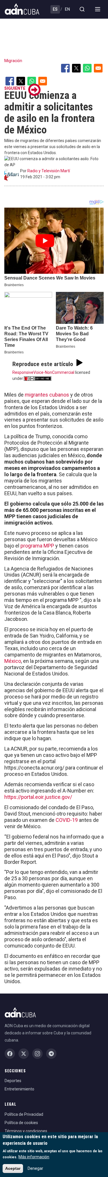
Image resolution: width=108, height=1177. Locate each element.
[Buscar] (82, 9)
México (12, 661)
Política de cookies (21, 1122)
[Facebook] (10, 1053)
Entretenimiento (19, 1089)
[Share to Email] (98, 68)
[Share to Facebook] (65, 68)
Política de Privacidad (24, 1114)
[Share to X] (76, 68)
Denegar (35, 1168)
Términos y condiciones (26, 1131)
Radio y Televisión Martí (48, 171)
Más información (33, 1157)
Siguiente (14, 88)
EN (67, 9)
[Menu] (97, 9)
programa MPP (37, 546)
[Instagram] (37, 1053)
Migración (13, 60)
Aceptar (12, 1168)
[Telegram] (51, 1053)
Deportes (13, 1080)
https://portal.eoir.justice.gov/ (38, 797)
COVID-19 (67, 820)
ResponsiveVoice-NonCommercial (43, 372)
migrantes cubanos (47, 395)
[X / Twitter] (23, 1053)
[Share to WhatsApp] (87, 68)
